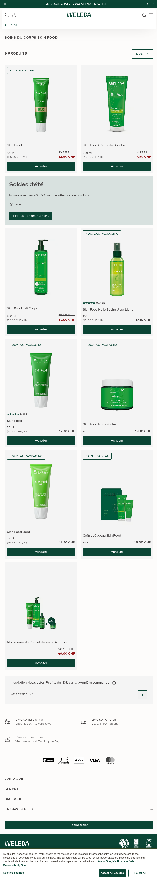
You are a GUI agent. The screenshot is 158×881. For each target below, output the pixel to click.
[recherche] (7, 14)
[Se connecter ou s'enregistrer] (14, 14)
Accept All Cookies (112, 873)
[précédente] (148, 4)
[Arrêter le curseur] (5, 4)
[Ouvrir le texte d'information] (114, 683)
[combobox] (139, 54)
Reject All (140, 873)
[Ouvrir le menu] (151, 14)
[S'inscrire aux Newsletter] (142, 694)
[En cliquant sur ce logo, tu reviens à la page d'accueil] (79, 15)
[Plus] (124, 843)
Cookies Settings (13, 872)
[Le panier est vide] (144, 14)
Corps (12, 24)
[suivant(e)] (153, 4)
